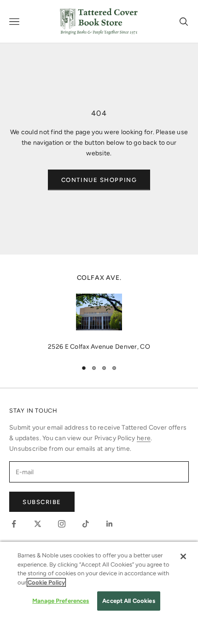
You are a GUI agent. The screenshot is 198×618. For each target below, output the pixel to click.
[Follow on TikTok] (85, 523)
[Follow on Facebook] (13, 523)
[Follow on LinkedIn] (109, 523)
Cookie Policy (46, 582)
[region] (99, 312)
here (144, 438)
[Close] (183, 556)
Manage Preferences (60, 600)
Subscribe (42, 502)
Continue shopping (99, 179)
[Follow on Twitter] (37, 523)
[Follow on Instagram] (61, 523)
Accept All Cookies (128, 600)
